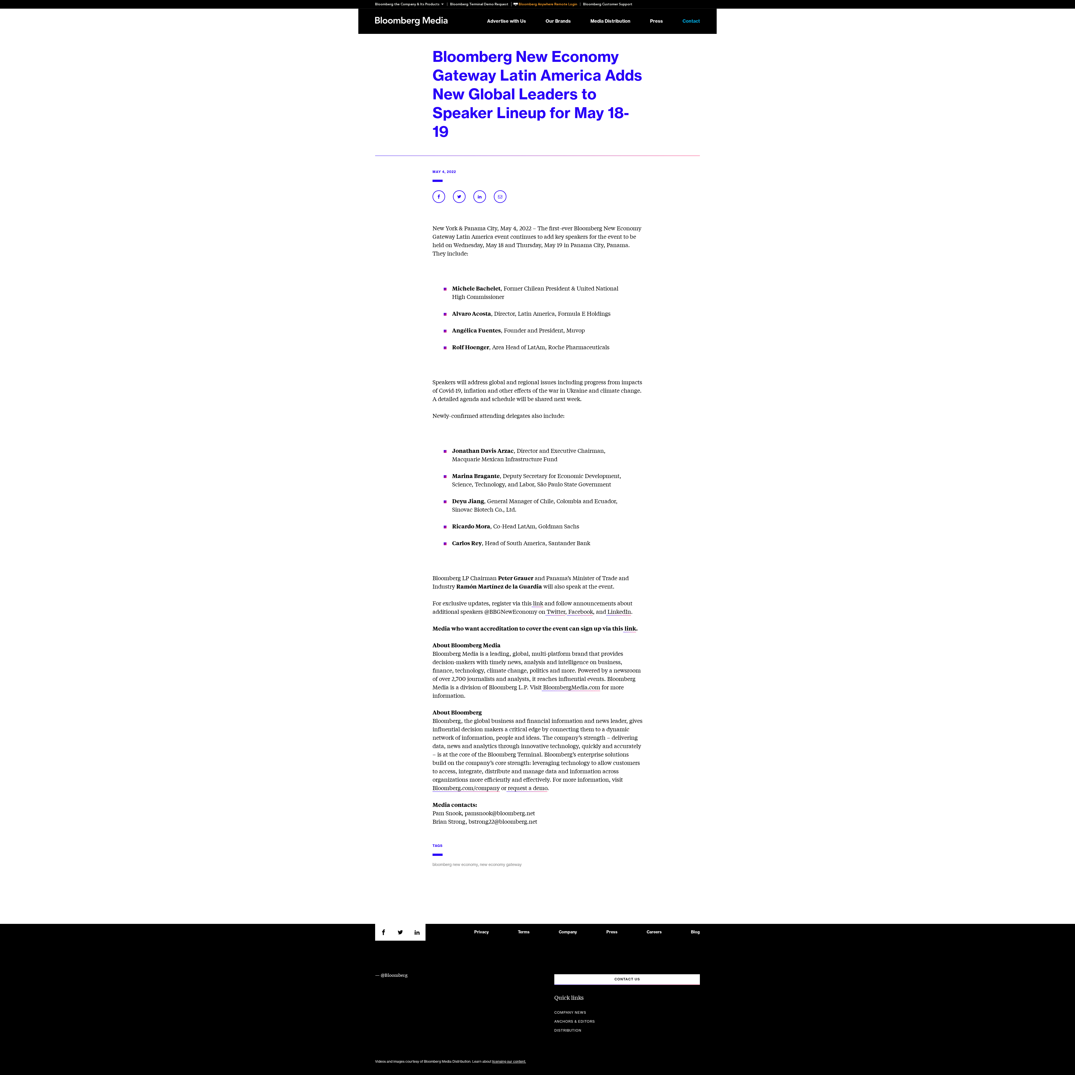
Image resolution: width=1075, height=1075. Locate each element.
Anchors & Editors (574, 1021)
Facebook (580, 611)
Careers (654, 932)
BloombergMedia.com (571, 687)
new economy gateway (501, 865)
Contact (691, 21)
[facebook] (383, 932)
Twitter (555, 611)
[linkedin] (417, 932)
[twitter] (400, 932)
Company (568, 932)
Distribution (567, 1030)
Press (656, 21)
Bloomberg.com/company (466, 787)
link (537, 603)
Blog (695, 932)
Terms (524, 932)
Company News (570, 1012)
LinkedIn (618, 611)
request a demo (526, 787)
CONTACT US (627, 979)
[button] (411, 4)
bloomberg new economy (455, 865)
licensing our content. (509, 1061)
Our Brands (558, 21)
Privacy (481, 932)
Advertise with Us (506, 21)
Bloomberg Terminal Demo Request (479, 4)
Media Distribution (610, 21)
